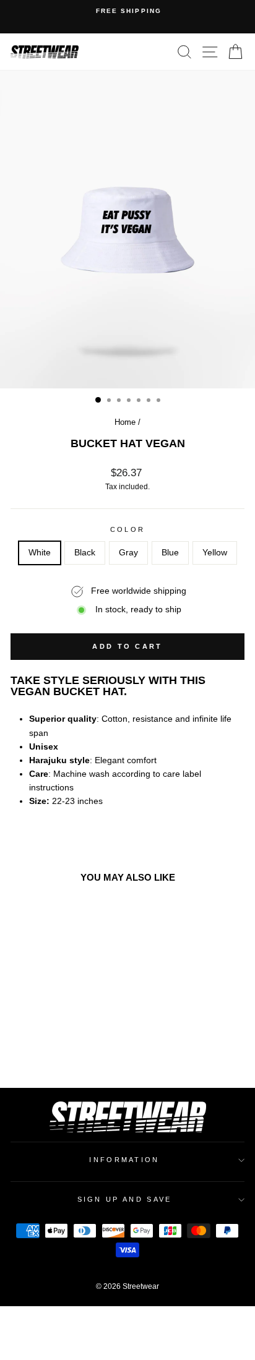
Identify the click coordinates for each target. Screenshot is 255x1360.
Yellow (214, 552)
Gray (128, 552)
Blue (170, 552)
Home (125, 422)
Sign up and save (124, 1199)
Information (124, 1159)
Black (84, 552)
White (39, 552)
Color (127, 529)
